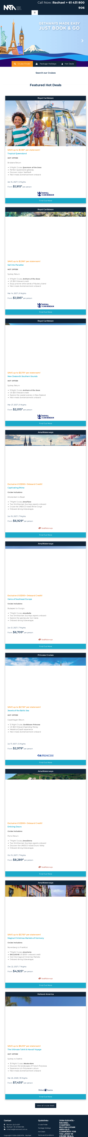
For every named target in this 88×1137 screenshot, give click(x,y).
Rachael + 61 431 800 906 (15, 1127)
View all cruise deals (45, 1105)
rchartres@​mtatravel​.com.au (17, 1129)
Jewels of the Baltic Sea (18, 710)
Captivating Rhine (16, 488)
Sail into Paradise (16, 265)
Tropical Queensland (17, 153)
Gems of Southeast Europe (20, 599)
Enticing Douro (15, 827)
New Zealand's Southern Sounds (22, 376)
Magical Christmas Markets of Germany (26, 938)
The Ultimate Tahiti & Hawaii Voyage (24, 1049)
